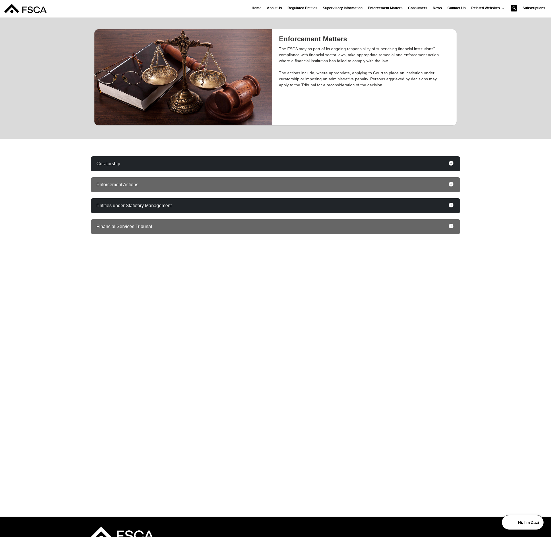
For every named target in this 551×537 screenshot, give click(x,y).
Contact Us (456, 8)
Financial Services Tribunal (124, 226)
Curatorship (108, 163)
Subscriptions (534, 8)
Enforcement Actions (117, 184)
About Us (274, 8)
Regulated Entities (302, 8)
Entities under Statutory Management (134, 205)
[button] (514, 8)
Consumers (417, 8)
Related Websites (486, 8)
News (437, 8)
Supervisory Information (342, 8)
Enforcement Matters (385, 8)
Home (256, 8)
